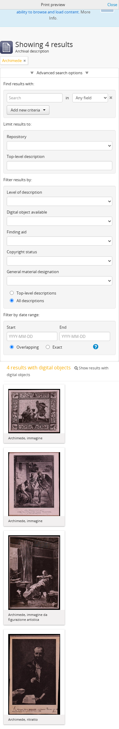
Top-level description (26, 156)
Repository (17, 136)
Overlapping (27, 347)
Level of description (24, 192)
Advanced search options (59, 72)
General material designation (33, 271)
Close (112, 4)
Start (11, 327)
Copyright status (22, 252)
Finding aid (17, 232)
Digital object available (27, 212)
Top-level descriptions (36, 293)
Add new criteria (25, 110)
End (63, 327)
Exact (57, 347)
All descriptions (30, 300)
